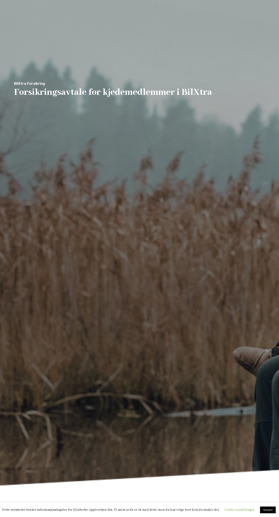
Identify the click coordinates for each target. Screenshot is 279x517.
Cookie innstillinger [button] (239, 510)
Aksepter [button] (268, 510)
